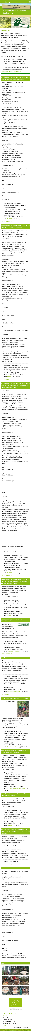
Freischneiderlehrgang (13, 691)
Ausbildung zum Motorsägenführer (11, 71)
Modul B (9, 376)
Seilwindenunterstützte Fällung (16, 788)
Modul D (9, 615)
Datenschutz (25, 1027)
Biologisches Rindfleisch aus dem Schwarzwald (16, 6)
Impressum (17, 1027)
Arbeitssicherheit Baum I (14, 651)
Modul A (9, 219)
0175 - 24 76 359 (11, 1023)
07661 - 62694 (12, 1021)
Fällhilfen (9, 825)
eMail (4, 1025)
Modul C (9, 573)
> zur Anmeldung (7, 221)
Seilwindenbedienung (13, 747)
